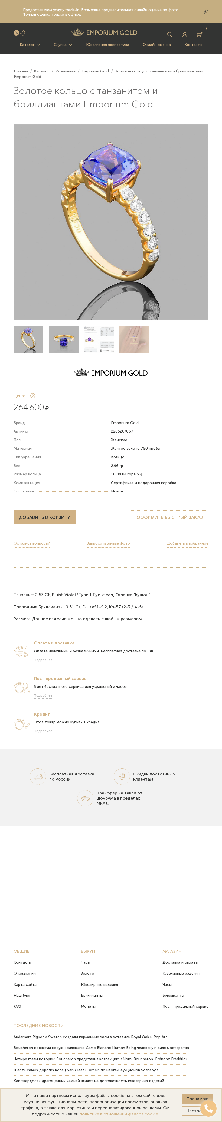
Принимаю (197, 1098)
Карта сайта (25, 984)
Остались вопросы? (32, 543)
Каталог (27, 44)
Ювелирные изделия (99, 984)
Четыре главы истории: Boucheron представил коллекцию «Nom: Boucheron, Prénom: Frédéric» (101, 1059)
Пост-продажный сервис (185, 1006)
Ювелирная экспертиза (107, 44)
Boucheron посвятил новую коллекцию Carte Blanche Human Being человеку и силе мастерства (101, 1047)
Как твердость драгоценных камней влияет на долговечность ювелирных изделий (89, 1081)
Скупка (60, 44)
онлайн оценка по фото (156, 10)
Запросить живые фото (108, 543)
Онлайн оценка (157, 44)
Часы (85, 962)
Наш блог (22, 995)
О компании (25, 973)
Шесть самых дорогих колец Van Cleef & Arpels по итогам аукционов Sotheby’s (86, 1070)
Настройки (197, 1110)
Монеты (88, 1006)
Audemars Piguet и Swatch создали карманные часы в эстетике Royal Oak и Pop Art (90, 1037)
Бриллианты (92, 995)
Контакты (193, 44)
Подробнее (43, 660)
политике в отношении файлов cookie (119, 1114)
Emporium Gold (95, 71)
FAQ (17, 1006)
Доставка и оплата (180, 962)
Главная (21, 71)
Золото (87, 973)
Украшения (66, 71)
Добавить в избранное (187, 543)
